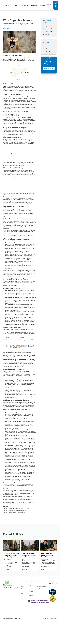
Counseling (31, 595)
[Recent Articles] (11, 545)
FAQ (22, 586)
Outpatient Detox (31, 592)
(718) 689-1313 (39, 583)
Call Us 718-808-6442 (56, 5)
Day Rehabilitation (31, 588)
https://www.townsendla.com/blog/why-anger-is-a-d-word (16, 508)
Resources (23, 591)
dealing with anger (10, 281)
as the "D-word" (17, 130)
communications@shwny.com (41, 586)
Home (22, 583)
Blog (22, 593)
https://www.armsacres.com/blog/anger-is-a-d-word (14, 510)
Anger (4, 86)
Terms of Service (53, 618)
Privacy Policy (46, 618)
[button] (8, 5)
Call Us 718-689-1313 (48, 68)
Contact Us (49, 5)
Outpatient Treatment (31, 584)
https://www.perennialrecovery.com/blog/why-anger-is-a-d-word (17, 512)
